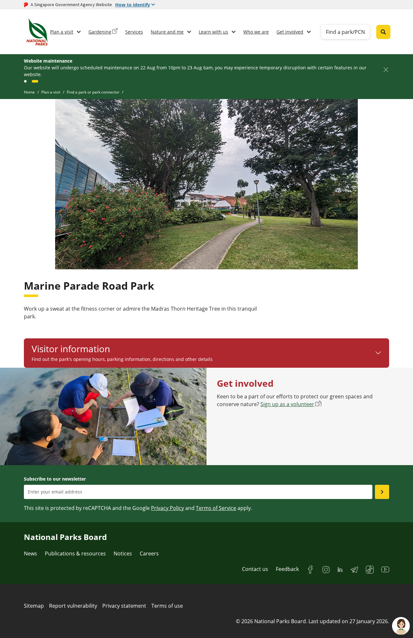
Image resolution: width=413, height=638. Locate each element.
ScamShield (297, 68)
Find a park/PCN (345, 31)
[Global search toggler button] (383, 32)
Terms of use (167, 605)
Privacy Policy (167, 508)
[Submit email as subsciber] (382, 492)
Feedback (287, 569)
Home (29, 92)
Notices (123, 553)
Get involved (290, 32)
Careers (149, 553)
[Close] (385, 69)
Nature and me (167, 32)
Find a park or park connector (93, 92)
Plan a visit (61, 32)
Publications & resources (75, 553)
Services (134, 32)
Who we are (256, 32)
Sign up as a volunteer (287, 404)
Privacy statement (124, 605)
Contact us (255, 569)
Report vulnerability (73, 605)
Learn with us (213, 32)
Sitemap (34, 605)
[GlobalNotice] (27, 81)
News (30, 553)
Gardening (99, 32)
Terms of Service (216, 508)
